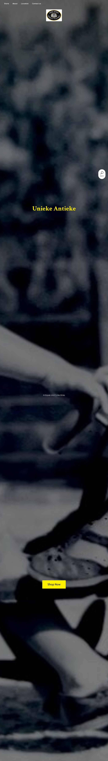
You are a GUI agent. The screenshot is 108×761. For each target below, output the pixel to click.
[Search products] (102, 173)
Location (24, 4)
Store (6, 4)
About (15, 4)
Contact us (36, 4)
